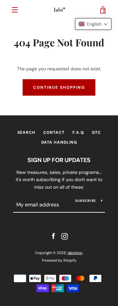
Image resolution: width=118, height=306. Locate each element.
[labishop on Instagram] (64, 236)
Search (26, 132)
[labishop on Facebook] (53, 236)
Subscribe (85, 201)
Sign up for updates (59, 160)
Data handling (59, 142)
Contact (54, 132)
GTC (96, 132)
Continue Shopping (59, 87)
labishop (75, 252)
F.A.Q (78, 132)
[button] (93, 24)
